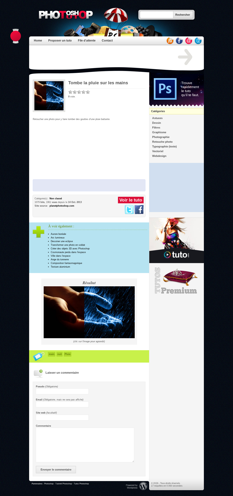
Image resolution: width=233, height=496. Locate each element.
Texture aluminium (60, 266)
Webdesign (159, 156)
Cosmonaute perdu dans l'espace (68, 252)
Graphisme (159, 132)
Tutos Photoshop (81, 484)
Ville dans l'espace (60, 255)
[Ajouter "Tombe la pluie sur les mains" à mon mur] (139, 213)
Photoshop (49, 484)
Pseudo (40, 386)
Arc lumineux (58, 237)
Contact (107, 40)
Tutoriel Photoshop (63, 484)
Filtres (156, 127)
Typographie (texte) (164, 146)
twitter (198, 41)
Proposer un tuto (60, 40)
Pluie (67, 354)
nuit (59, 354)
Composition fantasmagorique (66, 263)
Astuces (157, 118)
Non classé (56, 198)
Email (39, 399)
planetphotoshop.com (62, 205)
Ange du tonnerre (60, 259)
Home (38, 40)
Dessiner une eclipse (62, 241)
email (189, 41)
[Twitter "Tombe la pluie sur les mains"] (129, 213)
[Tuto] (176, 240)
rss (170, 41)
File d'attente (87, 40)
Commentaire (43, 425)
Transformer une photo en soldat (68, 245)
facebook (179, 41)
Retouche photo (162, 141)
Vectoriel (157, 151)
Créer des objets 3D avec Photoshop (70, 248)
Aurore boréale (58, 234)
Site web (41, 412)
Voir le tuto (130, 199)
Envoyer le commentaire (56, 469)
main (51, 354)
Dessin (156, 122)
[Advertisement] (99, 57)
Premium (176, 280)
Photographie (160, 137)
